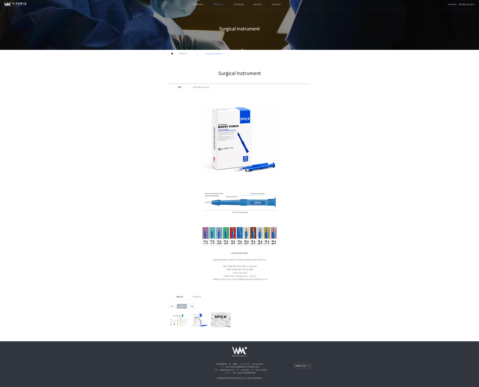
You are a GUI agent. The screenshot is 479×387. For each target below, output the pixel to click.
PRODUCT (218, 4)
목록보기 (182, 306)
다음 (191, 306)
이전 (171, 306)
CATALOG (239, 4)
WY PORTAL (452, 4)
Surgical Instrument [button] (213, 53)
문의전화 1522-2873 (466, 4)
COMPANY (198, 4)
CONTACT (277, 4)
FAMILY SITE (300, 365)
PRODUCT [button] (183, 53)
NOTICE (258, 4)
